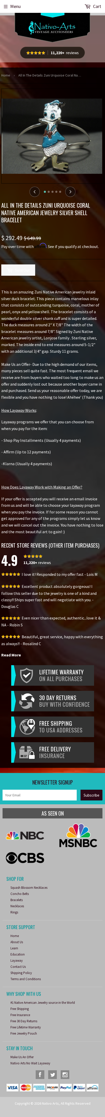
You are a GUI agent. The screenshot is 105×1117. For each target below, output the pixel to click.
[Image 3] (52, 192)
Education (17, 954)
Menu (15, 6)
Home (5, 75)
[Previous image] (35, 192)
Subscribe (91, 795)
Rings (14, 912)
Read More (11, 654)
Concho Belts (19, 894)
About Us (16, 942)
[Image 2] (49, 192)
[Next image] (70, 192)
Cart (96, 6)
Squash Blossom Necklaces (28, 887)
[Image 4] (56, 192)
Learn (14, 948)
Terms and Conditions (25, 979)
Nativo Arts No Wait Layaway (30, 1063)
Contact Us (18, 967)
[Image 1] (45, 192)
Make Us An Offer (22, 1057)
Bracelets (16, 900)
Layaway (16, 960)
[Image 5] (60, 192)
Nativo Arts (50, 1103)
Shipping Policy (21, 973)
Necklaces (17, 906)
